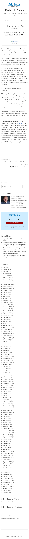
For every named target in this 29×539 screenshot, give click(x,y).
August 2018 (6, 364)
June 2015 (6, 443)
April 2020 (6, 323)
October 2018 (7, 360)
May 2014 (5, 470)
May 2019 (5, 346)
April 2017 (6, 397)
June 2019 (6, 344)
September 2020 (7, 313)
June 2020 (6, 319)
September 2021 (7, 288)
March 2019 (6, 350)
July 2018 (5, 366)
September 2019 (7, 338)
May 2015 (5, 445)
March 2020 (6, 325)
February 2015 (7, 451)
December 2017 (7, 381)
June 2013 (5, 492)
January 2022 (6, 280)
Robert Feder (14, 10)
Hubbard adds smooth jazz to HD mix (12, 162)
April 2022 (6, 273)
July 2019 (5, 342)
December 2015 (7, 431)
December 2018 (7, 356)
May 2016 (5, 420)
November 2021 (7, 284)
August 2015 (6, 439)
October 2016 (7, 410)
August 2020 (6, 315)
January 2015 (6, 453)
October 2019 (7, 335)
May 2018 (5, 371)
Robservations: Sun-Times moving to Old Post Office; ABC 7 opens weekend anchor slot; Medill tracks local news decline (14, 244)
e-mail (17, 518)
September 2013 (7, 486)
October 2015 (7, 435)
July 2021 (5, 292)
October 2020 (7, 311)
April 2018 (6, 373)
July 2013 (5, 490)
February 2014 (7, 476)
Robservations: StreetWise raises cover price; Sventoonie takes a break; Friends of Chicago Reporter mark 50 (15, 251)
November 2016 (7, 408)
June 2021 (6, 294)
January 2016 (6, 428)
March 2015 (6, 449)
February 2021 (7, 302)
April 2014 (6, 472)
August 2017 (6, 389)
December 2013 (7, 480)
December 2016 (7, 406)
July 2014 (5, 466)
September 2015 (7, 437)
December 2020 (7, 307)
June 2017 (6, 393)
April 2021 (6, 298)
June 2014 (6, 468)
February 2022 (7, 278)
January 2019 (6, 354)
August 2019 (6, 340)
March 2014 (6, 474)
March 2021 (6, 300)
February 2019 (7, 352)
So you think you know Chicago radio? (14, 248)
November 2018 (7, 358)
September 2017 (7, 387)
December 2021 (7, 282)
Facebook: (19, 123)
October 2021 (7, 286)
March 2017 (6, 399)
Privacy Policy (19, 536)
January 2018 (6, 379)
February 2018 (7, 377)
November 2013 (7, 482)
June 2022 (6, 269)
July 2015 (5, 441)
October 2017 (7, 385)
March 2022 (6, 276)
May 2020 (5, 321)
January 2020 (6, 329)
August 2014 (6, 464)
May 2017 (5, 395)
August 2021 (6, 290)
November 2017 (7, 383)
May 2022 (5, 271)
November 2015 (7, 433)
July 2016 (5, 416)
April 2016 (6, 422)
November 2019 (7, 333)
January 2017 (6, 404)
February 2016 (7, 426)
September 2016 (7, 412)
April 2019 (6, 348)
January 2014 (6, 478)
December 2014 (7, 455)
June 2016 (6, 418)
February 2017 (7, 402)
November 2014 (7, 457)
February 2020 (7, 327)
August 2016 (6, 414)
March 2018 (6, 375)
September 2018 (7, 362)
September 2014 (7, 462)
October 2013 (6, 484)
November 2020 (7, 309)
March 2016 (6, 424)
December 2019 (7, 331)
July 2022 (5, 267)
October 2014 (7, 459)
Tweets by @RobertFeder (8, 502)
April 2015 (6, 447)
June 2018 (6, 369)
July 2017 (5, 391)
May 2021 (5, 296)
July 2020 (5, 317)
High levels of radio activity (19, 167)
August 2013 (6, 488)
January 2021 (6, 305)
